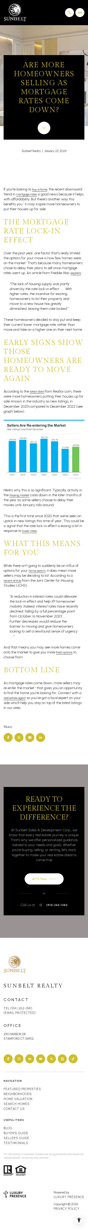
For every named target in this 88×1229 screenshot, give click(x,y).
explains (76, 273)
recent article (12, 581)
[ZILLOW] (62, 1058)
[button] (44, 879)
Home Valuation (18, 1099)
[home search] (69, 12)
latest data (37, 391)
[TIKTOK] (73, 1058)
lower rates (29, 531)
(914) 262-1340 (56, 905)
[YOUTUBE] (40, 1058)
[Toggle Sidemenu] (79, 12)
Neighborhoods (18, 1094)
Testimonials (16, 1143)
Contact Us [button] (14, 1109)
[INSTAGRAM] (18, 1058)
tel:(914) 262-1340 (18, 1008)
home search (37, 571)
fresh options (64, 652)
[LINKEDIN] (29, 1058)
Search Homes (17, 1104)
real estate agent (15, 698)
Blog (8, 1128)
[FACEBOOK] (8, 1058)
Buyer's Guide (16, 1133)
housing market (19, 495)
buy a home (39, 189)
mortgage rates (26, 194)
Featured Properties (22, 1089)
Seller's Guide (16, 1138)
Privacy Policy (66, 1209)
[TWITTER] (51, 1058)
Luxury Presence (69, 1197)
